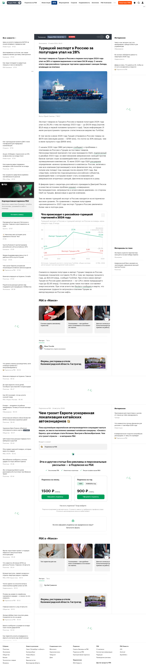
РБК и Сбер (6, 179)
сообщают (78, 146)
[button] (134, 2)
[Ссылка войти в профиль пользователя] (142, 2)
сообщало (87, 307)
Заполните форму (73, 548)
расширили (95, 161)
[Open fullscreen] (103, 236)
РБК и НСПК (6, 453)
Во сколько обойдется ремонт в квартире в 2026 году (126, 55)
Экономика (6, 289)
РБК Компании (7, 67)
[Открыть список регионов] (134, 2)
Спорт (5, 259)
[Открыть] (17, 3)
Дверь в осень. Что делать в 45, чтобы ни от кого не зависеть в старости (129, 66)
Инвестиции (7, 46)
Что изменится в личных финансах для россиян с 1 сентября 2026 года (128, 445)
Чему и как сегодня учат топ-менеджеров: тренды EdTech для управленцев (126, 44)
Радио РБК (12, 3)
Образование (7, 412)
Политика (6, 169)
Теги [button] (48, 362)
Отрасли (6, 148)
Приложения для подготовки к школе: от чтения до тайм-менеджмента (128, 435)
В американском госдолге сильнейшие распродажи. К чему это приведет (128, 456)
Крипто (5, 228)
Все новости (8, 38)
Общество (6, 433)
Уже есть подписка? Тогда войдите (73, 526)
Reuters (78, 307)
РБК (40, 211)
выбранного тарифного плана (93, 530)
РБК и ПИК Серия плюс (10, 577)
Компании (6, 57)
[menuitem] (30, 2)
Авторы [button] (41, 362)
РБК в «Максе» (48, 321)
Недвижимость (8, 588)
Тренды (117, 439)
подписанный (100, 152)
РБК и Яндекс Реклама (10, 399)
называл (72, 186)
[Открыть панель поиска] (138, 2)
